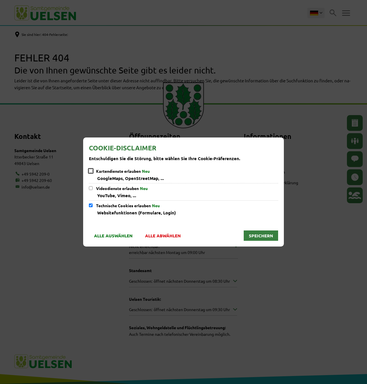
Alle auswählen (113, 235)
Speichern (261, 235)
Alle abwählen (163, 235)
